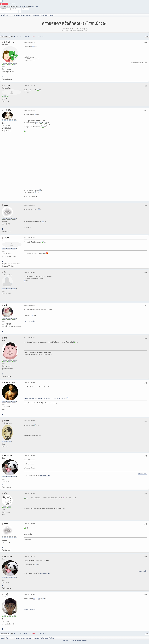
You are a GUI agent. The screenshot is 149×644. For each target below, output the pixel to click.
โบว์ (5, 305)
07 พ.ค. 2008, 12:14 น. (29, 272)
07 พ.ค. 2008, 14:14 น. (29, 594)
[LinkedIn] (2, 414)
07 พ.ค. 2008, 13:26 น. (29, 523)
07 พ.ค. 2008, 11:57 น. (29, 238)
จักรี (5, 338)
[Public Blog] (2, 77)
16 (38, 36)
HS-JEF (6, 238)
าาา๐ (6, 205)
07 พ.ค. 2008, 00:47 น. (29, 85)
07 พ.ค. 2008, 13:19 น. (29, 455)
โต (5, 272)
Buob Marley (9, 382)
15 (36, 36)
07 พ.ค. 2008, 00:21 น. (29, 42)
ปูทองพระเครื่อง (142, 473)
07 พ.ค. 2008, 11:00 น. (29, 205)
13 (30, 36)
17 (41, 36)
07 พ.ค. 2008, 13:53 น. (29, 556)
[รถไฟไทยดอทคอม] (2, 261)
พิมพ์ (147, 36)
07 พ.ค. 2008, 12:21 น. (29, 338)
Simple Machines (80, 641)
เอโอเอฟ (7, 85)
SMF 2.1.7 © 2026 (69, 641)
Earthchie (8, 455)
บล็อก (25, 321)
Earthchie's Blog (45, 475)
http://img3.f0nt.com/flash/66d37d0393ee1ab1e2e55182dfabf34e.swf (45, 398)
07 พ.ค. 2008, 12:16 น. (29, 305)
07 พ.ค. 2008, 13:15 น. (29, 420)
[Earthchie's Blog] (2, 485)
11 (26, 36)
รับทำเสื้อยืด (31, 321)
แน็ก (5, 493)
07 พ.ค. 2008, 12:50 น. (29, 382)
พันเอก (6, 421)
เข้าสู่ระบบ (23, 6)
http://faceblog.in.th (141, 63)
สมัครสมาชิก (34, 6)
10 (24, 36)
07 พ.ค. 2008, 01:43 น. (29, 110)
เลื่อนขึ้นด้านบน (5, 633)
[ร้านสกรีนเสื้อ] (2, 331)
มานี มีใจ (7, 110)
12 (28, 36)
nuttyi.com (33, 609)
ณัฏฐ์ (6, 594)
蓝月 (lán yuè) (9, 42)
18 (43, 36)
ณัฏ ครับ (26, 609)
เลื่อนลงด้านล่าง (5, 36)
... (17, 36)
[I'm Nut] (2, 629)
